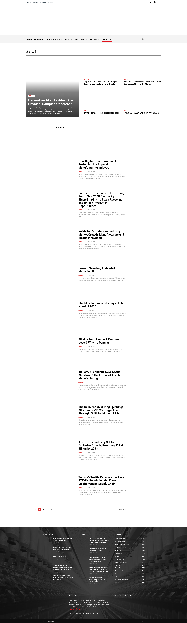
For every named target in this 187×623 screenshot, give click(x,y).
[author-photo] (86, 171)
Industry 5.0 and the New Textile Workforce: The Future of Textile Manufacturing (99, 375)
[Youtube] (130, 596)
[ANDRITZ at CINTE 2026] (46, 559)
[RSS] (121, 596)
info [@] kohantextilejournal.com (87, 613)
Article (31, 95)
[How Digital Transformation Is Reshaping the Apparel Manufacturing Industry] (51, 169)
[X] (155, 2)
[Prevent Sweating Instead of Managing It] (51, 275)
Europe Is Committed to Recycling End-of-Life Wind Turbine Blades (97, 579)
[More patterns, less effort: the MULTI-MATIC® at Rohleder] (46, 550)
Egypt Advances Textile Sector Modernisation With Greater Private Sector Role (98, 559)
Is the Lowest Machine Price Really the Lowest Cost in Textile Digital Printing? (62, 577)
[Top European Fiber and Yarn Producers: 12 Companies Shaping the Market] (142, 67)
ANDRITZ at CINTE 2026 (59, 556)
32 (51, 509)
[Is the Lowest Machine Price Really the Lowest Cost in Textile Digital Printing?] (46, 578)
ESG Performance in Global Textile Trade (101, 113)
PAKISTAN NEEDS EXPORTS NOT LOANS (141, 113)
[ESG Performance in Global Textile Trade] (103, 99)
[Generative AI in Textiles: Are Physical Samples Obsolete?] (52, 87)
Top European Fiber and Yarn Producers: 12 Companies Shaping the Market (142, 83)
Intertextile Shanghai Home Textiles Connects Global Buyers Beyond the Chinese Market (99, 540)
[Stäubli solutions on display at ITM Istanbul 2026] (51, 310)
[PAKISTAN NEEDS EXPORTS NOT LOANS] (142, 99)
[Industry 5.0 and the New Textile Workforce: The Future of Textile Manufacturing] (51, 380)
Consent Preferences (75, 609)
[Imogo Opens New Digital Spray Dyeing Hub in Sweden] (46, 540)
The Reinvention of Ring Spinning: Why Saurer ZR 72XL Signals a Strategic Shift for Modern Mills (100, 410)
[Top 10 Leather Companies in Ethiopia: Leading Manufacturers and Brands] (103, 67)
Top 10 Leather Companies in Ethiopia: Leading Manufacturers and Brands (100, 83)
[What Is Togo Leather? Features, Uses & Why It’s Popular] (51, 345)
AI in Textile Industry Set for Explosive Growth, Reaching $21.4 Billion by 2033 (100, 445)
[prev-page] (27, 509)
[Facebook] (146, 2)
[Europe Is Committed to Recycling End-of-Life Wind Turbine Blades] (82, 579)
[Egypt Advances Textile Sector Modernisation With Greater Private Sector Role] (82, 559)
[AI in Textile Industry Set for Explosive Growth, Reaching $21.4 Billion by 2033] (51, 450)
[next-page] (55, 509)
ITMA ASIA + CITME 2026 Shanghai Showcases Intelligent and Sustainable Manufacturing (62, 567)
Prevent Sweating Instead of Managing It (96, 269)
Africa (86, 79)
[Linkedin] (150, 2)
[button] (143, 39)
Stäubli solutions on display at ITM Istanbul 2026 (100, 305)
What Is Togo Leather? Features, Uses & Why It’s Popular (99, 341)
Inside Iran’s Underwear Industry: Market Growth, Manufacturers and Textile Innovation (101, 234)
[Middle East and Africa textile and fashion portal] (52, 600)
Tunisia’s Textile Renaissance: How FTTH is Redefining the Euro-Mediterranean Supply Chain (101, 480)
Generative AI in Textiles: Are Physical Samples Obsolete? (50, 102)
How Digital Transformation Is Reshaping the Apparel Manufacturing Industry (97, 164)
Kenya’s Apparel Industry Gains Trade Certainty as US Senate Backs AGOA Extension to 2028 (98, 569)
